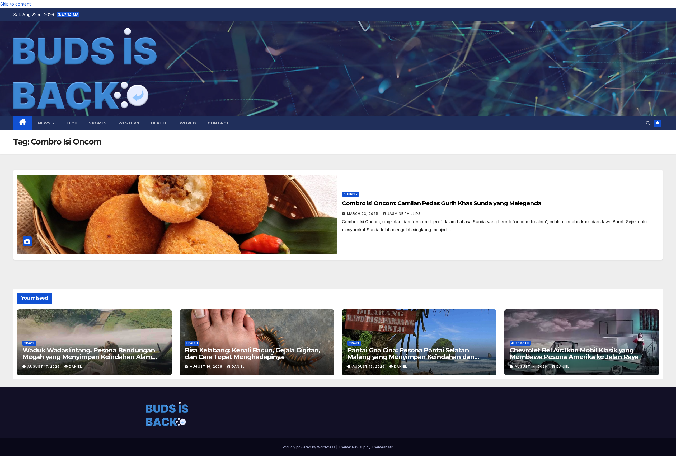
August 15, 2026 (369, 367)
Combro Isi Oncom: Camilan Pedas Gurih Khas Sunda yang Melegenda (441, 203)
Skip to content (15, 4)
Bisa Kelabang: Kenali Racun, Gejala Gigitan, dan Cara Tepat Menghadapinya (252, 353)
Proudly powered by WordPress (309, 447)
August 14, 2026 (531, 367)
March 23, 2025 (363, 214)
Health (159, 123)
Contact (218, 123)
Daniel (75, 367)
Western (128, 123)
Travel (29, 343)
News (45, 123)
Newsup (358, 447)
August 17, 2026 (44, 367)
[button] (648, 123)
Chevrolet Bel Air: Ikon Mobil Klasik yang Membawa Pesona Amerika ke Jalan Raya (574, 353)
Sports (98, 123)
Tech (71, 123)
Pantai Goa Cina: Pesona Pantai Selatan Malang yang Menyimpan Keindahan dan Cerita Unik (410, 356)
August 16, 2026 (206, 367)
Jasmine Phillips (404, 214)
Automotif (520, 343)
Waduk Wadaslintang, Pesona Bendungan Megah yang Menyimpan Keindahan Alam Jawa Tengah (88, 356)
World (188, 123)
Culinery (351, 194)
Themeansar (382, 447)
